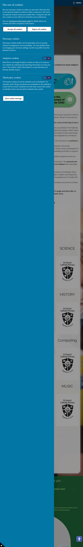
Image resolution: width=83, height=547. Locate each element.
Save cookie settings (13, 98)
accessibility (79, 539)
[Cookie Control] (2, 544)
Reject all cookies (39, 29)
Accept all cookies (15, 29)
